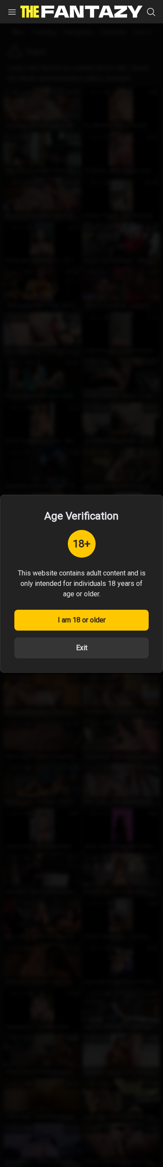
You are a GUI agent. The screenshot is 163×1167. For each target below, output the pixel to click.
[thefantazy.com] (81, 12)
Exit (81, 648)
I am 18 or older (82, 620)
